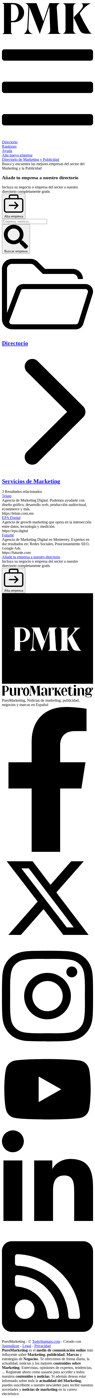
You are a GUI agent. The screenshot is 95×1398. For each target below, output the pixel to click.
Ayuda (7, 151)
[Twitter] (47, 942)
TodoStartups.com (46, 1341)
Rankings (9, 146)
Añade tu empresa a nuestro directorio (31, 557)
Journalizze (10, 1346)
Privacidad (42, 1346)
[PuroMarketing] (47, 19)
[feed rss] (47, 1337)
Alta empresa (13, 216)
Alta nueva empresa (17, 155)
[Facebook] (47, 850)
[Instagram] (47, 1047)
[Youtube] (47, 1128)
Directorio (10, 142)
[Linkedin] (47, 1232)
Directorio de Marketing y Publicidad (30, 159)
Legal (26, 1346)
